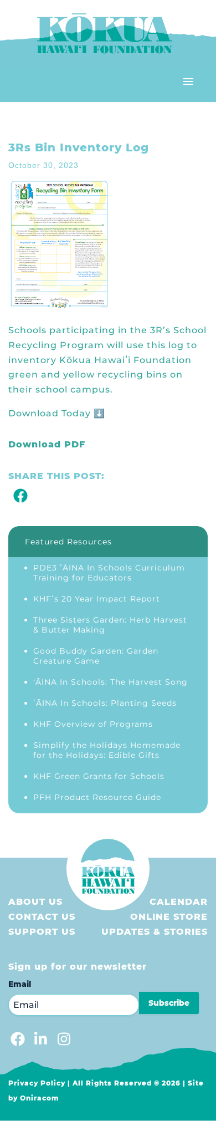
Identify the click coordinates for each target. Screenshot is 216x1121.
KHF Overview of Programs (93, 724)
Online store (169, 916)
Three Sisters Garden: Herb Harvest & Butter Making (110, 625)
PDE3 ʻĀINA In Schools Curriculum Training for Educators (109, 573)
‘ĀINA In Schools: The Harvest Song (110, 682)
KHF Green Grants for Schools (98, 776)
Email (19, 984)
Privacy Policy (36, 1083)
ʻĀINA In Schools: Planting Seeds (105, 703)
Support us (41, 931)
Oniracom (39, 1098)
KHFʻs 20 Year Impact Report (96, 599)
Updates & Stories (154, 931)
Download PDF (46, 444)
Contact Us (41, 916)
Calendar (179, 901)
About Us (35, 901)
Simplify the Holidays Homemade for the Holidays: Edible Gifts (107, 750)
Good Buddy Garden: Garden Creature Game (95, 656)
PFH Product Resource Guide (97, 797)
